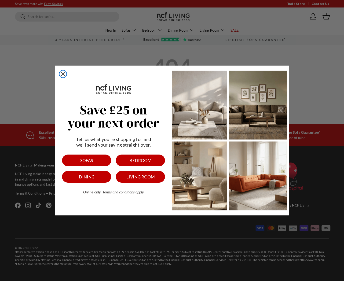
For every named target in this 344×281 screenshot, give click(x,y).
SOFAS (86, 160)
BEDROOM (140, 160)
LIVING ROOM (140, 176)
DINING (87, 176)
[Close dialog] (63, 74)
